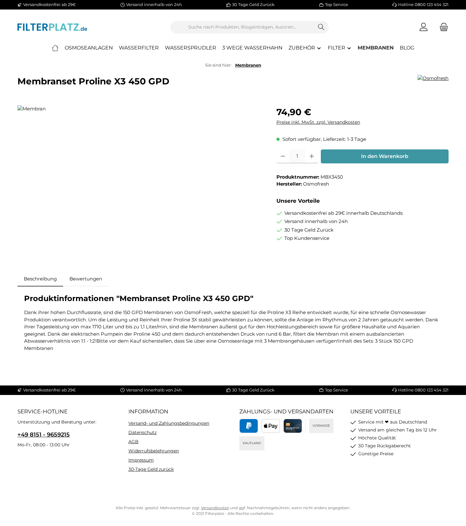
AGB (133, 441)
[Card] (292, 426)
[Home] (55, 48)
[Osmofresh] (433, 78)
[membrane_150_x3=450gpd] (140, 173)
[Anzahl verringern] (282, 156)
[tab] (40, 279)
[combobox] (242, 27)
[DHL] (305, 426)
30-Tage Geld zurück (151, 469)
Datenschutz (142, 432)
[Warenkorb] (442, 27)
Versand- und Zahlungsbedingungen (168, 423)
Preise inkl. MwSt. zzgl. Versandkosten (318, 122)
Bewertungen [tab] (85, 279)
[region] (140, 173)
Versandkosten (215, 507)
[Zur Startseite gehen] (52, 27)
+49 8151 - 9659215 (43, 434)
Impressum (141, 460)
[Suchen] (321, 27)
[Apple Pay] (270, 426)
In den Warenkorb (384, 156)
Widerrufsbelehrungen (153, 451)
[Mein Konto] (423, 27)
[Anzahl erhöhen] (311, 156)
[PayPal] (248, 426)
